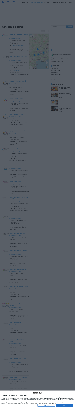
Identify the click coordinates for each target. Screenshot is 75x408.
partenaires (10, 397)
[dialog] (37, 399)
